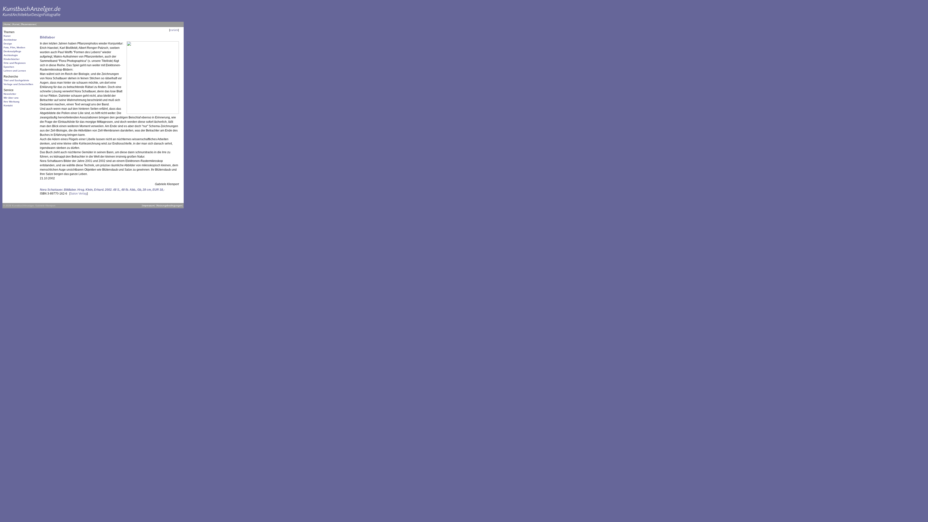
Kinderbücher (12, 59)
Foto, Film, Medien (14, 47)
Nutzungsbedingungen (169, 205)
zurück (174, 30)
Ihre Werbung (11, 101)
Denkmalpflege (12, 51)
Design (8, 43)
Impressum (148, 205)
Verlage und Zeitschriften (18, 84)
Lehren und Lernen (15, 70)
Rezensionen (28, 24)
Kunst (16, 24)
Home (7, 24)
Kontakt (8, 105)
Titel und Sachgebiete (16, 80)
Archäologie (11, 55)
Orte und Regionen (15, 63)
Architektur (10, 39)
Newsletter (10, 94)
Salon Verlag (78, 193)
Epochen (9, 66)
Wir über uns (11, 97)
